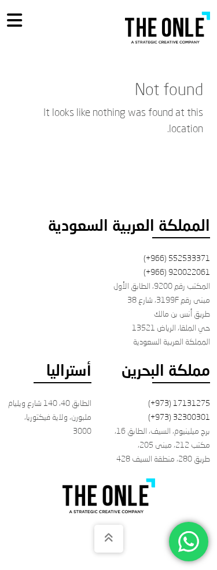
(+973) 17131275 (179, 404)
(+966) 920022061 (177, 272)
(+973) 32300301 (179, 417)
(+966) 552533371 (177, 259)
